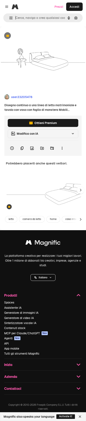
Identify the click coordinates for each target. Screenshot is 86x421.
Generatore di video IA (19, 318)
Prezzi (58, 7)
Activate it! (65, 416)
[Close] (79, 416)
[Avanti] (80, 190)
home (53, 219)
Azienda (10, 376)
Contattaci (12, 388)
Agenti (12, 338)
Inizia (8, 364)
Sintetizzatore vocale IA (20, 323)
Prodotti (10, 295)
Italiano (43, 277)
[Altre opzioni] (62, 148)
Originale (27, 36)
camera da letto (32, 219)
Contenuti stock (14, 328)
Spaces (9, 302)
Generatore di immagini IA (21, 313)
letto (11, 219)
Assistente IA (13, 308)
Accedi (74, 7)
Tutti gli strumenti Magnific (21, 353)
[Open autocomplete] (9, 17)
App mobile (11, 348)
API (6, 343)
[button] (43, 277)
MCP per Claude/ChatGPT (25, 333)
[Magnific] (43, 243)
